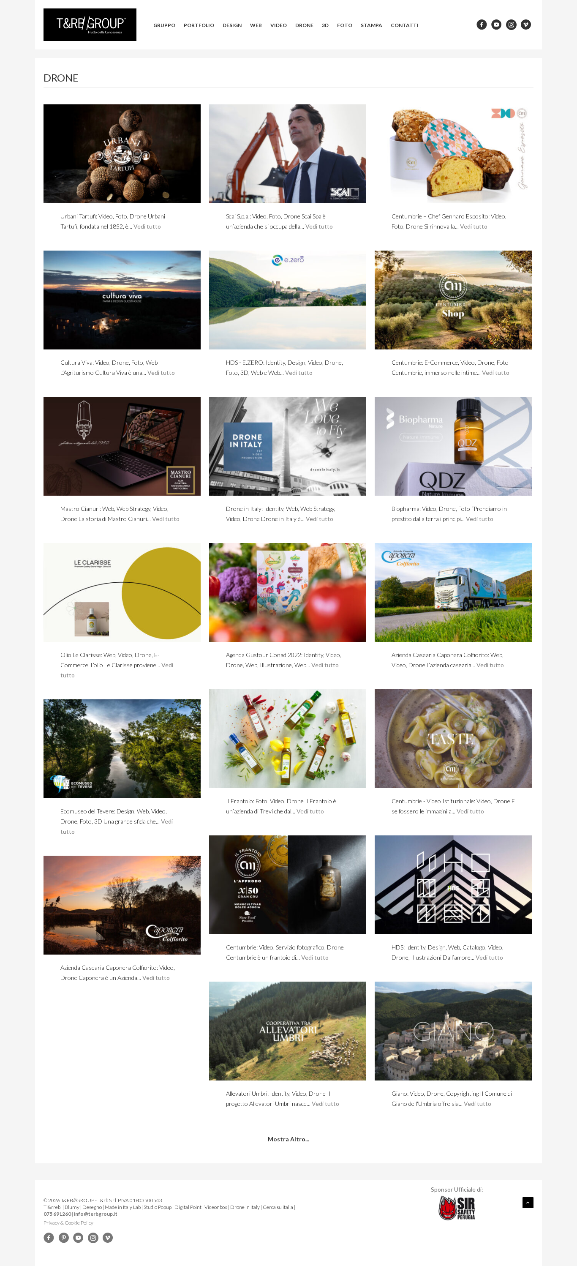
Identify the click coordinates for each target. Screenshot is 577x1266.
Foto (344, 25)
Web (256, 25)
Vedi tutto (147, 226)
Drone (304, 25)
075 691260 (57, 1214)
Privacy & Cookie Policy (68, 1223)
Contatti (405, 25)
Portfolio (199, 25)
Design (232, 25)
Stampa (371, 25)
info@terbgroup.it (95, 1214)
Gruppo (164, 25)
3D (325, 25)
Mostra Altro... (288, 1139)
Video (278, 25)
